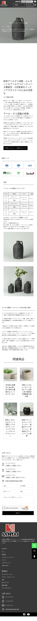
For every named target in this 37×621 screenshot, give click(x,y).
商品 (8, 26)
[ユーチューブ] (35, 1)
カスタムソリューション (8, 557)
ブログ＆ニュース (6, 562)
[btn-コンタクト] (34, 551)
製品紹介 (4, 554)
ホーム (3, 26)
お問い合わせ (5, 565)
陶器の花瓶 (10, 97)
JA (25, 1)
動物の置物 (4, 585)
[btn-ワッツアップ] (34, 545)
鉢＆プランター (5, 582)
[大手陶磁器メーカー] (3, 3)
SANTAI (4, 548)
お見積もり (30, 4)
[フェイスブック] (32, 1)
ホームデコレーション (17, 23)
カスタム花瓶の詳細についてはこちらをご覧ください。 (17, 228)
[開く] (35, 5)
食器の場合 (18, 1)
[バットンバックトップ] (34, 556)
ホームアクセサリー (7, 588)
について (4, 560)
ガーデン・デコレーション (8, 577)
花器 (26, 23)
